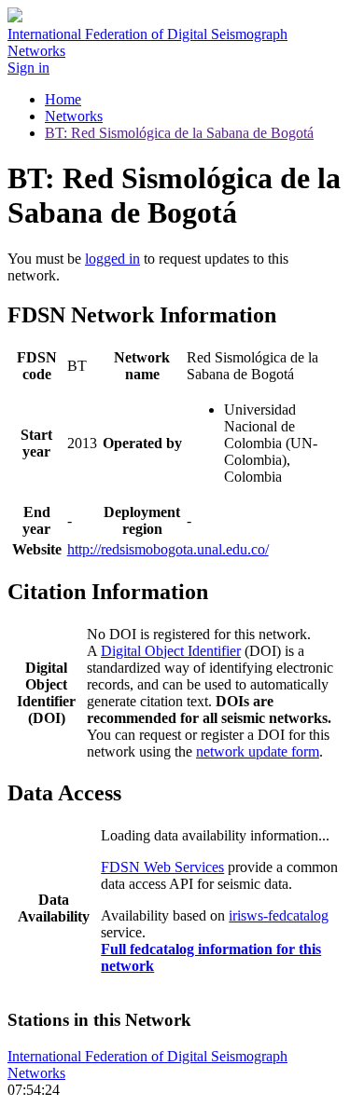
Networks (74, 116)
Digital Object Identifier (171, 651)
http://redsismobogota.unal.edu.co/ (168, 549)
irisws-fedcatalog (279, 915)
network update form (257, 751)
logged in (112, 258)
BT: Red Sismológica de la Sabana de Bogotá (179, 133)
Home (63, 99)
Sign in (28, 67)
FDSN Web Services (162, 867)
